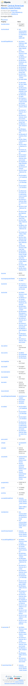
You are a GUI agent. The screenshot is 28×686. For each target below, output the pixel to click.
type (3, 442)
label (3, 448)
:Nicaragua (22, 69)
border (4, 292)
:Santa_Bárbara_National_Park (22, 242)
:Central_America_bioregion (23, 549)
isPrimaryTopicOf (7, 531)
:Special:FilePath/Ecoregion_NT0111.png (23, 524)
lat (3, 487)
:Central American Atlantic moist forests (22, 467)
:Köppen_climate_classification (23, 48)
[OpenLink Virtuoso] (8, 676)
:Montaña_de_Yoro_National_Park (23, 84)
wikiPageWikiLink (7, 41)
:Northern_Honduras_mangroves (22, 61)
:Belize (21, 352)
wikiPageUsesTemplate (8, 396)
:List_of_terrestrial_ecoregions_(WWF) (22, 582)
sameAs (4, 456)
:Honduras (22, 67)
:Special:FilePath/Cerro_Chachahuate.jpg (23, 515)
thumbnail (5, 29)
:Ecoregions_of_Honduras (22, 187)
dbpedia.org (14, 14)
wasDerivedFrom (7, 498)
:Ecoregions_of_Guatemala (23, 177)
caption (4, 346)
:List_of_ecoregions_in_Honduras (23, 611)
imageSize (5, 361)
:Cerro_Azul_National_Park (23, 207)
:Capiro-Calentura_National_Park (23, 43)
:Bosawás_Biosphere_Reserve (23, 135)
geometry (5, 482)
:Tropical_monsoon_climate (23, 106)
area (3, 273)
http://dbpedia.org (17, 12)
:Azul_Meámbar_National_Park (23, 221)
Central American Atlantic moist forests (12, 6)
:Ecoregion (22, 155)
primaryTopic (7, 665)
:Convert (22, 399)
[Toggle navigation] (25, 2)
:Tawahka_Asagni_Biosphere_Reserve (23, 163)
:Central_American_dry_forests (22, 111)
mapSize (4, 377)
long (3, 493)
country (4, 352)
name (3, 382)
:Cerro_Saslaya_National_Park (23, 213)
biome (4, 284)
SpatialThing (14, 10)
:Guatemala (23, 65)
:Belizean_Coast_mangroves (23, 125)
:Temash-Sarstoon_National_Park (22, 247)
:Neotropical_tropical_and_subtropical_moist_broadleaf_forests (23, 194)
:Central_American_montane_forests (23, 116)
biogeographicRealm (8, 278)
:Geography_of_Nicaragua (22, 577)
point (4, 439)
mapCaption (5, 372)
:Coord (21, 401)
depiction (4, 512)
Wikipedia (20, 680)
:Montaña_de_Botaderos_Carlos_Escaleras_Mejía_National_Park (23, 254)
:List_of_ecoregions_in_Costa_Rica (23, 606)
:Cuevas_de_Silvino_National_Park (23, 233)
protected (5, 391)
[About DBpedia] (5, 2)
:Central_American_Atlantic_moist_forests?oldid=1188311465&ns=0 (23, 503)
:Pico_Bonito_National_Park (22, 146)
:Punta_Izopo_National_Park (23, 151)
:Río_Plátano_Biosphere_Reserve (23, 140)
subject (4, 406)
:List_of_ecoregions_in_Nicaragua (23, 616)
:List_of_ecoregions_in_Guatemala (23, 621)
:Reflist (21, 403)
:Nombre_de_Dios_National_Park (23, 261)
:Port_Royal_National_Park (23, 171)
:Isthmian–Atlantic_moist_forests (22, 75)
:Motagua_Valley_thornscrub (23, 130)
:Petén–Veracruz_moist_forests (23, 53)
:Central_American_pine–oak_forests (23, 158)
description (5, 24)
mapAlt (4, 366)
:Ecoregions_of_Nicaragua (22, 182)
